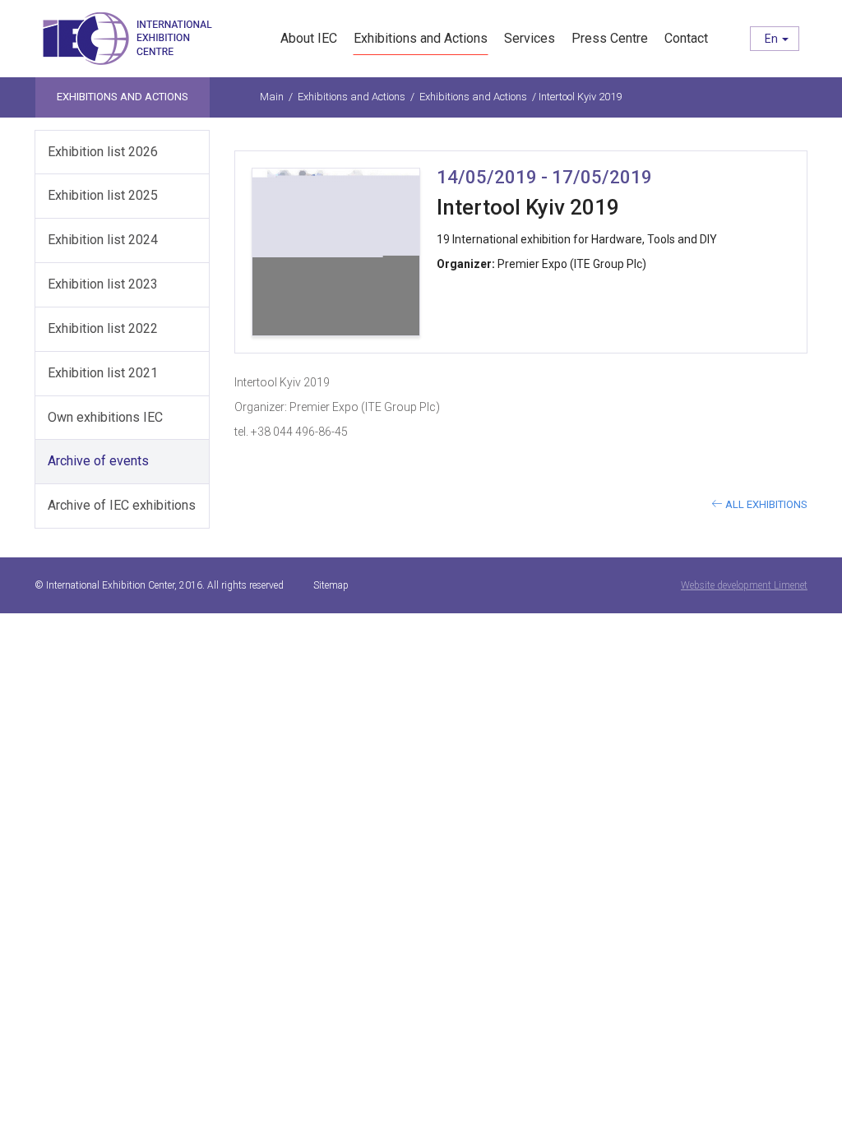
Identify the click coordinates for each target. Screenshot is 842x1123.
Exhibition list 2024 (103, 239)
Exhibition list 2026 (103, 151)
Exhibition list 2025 (103, 195)
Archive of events (98, 461)
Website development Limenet (744, 585)
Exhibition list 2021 (103, 373)
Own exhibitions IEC (105, 417)
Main (272, 96)
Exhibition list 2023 (103, 284)
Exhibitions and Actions (351, 96)
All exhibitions (765, 504)
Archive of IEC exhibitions (122, 505)
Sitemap (331, 585)
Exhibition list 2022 (103, 328)
